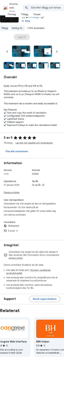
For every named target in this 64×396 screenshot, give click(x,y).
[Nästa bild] (57, 51)
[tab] (11, 14)
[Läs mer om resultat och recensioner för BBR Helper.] (44, 345)
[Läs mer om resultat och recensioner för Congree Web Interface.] (7, 345)
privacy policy (16, 258)
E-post (11, 230)
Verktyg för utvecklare (18, 28)
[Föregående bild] (7, 51)
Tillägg (4, 28)
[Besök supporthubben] (44, 299)
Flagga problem (12, 192)
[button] (21, 51)
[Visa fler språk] (43, 185)
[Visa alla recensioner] (17, 151)
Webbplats (13, 225)
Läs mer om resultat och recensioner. (34, 142)
